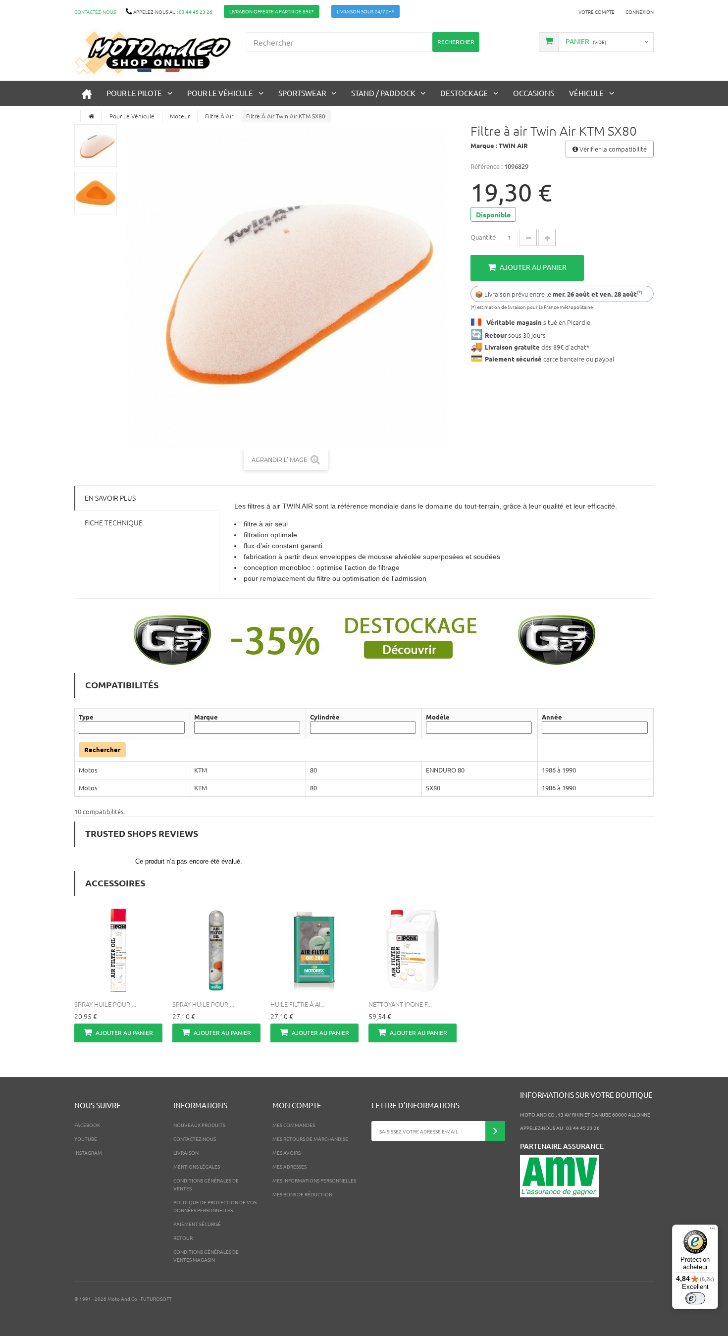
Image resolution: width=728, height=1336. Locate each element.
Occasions (533, 93)
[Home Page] (91, 116)
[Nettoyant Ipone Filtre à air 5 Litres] (412, 950)
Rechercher (102, 749)
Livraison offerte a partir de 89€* (271, 11)
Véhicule (586, 93)
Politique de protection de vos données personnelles (215, 1206)
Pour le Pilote (134, 93)
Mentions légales (196, 1166)
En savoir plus (110, 498)
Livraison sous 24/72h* (365, 11)
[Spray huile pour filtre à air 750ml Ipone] (118, 950)
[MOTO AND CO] (153, 52)
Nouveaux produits (199, 1125)
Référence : (486, 166)
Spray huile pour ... (105, 1004)
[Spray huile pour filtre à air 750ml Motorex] (216, 950)
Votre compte (596, 11)
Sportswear (302, 93)
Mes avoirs (286, 1152)
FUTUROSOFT (156, 1298)
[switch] (695, 1298)
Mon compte (296, 1105)
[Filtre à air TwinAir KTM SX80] (95, 145)
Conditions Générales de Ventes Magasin (206, 1255)
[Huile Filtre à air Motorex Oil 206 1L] (314, 950)
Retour (183, 1237)
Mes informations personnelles (314, 1180)
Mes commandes (293, 1125)
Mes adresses (289, 1166)
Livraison (186, 1152)
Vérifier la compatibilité (612, 149)
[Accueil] (86, 93)
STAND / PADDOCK (383, 93)
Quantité (483, 237)
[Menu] (712, 1230)
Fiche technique (114, 522)
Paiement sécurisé (197, 1224)
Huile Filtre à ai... (297, 1004)
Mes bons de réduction (302, 1194)
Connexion (639, 11)
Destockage (464, 93)
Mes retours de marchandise (310, 1138)
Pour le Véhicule (220, 93)
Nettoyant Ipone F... (400, 1004)
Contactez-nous (95, 11)
